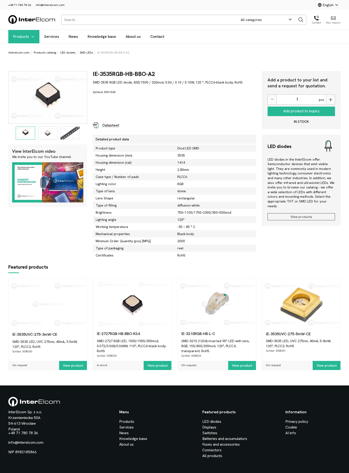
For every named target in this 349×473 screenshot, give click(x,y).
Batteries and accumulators (224, 438)
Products (21, 36)
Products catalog (45, 52)
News (73, 36)
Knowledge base (102, 36)
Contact (157, 36)
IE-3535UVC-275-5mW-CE (288, 333)
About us (133, 36)
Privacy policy (296, 421)
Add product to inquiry (301, 110)
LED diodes (67, 52)
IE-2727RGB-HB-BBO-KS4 (118, 333)
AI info (290, 432)
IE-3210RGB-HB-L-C (198, 333)
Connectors (212, 450)
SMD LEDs (86, 52)
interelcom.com (18, 52)
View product (73, 365)
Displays (209, 427)
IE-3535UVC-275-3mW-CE (34, 334)
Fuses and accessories (221, 444)
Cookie (291, 427)
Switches (209, 432)
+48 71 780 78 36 (19, 5)
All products (212, 455)
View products (301, 217)
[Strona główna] (32, 22)
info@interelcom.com (50, 5)
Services (51, 36)
